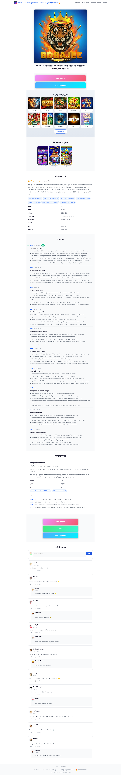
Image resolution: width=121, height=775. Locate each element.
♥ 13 (31, 584)
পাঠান (89, 553)
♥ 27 (31, 732)
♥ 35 (31, 719)
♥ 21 (31, 608)
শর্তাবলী (57, 766)
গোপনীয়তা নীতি (62, 766)
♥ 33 (31, 681)
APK (83, 3)
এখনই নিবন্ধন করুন (60, 85)
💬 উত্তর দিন (37, 570)
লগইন (87, 3)
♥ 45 (31, 657)
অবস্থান (99, 3)
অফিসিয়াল (77, 3)
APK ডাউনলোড (60, 78)
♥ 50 (31, 695)
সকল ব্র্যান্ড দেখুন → (60, 131)
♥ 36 (31, 746)
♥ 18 (31, 571)
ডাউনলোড (93, 3)
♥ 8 (31, 633)
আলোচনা (105, 3)
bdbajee (30, 185)
